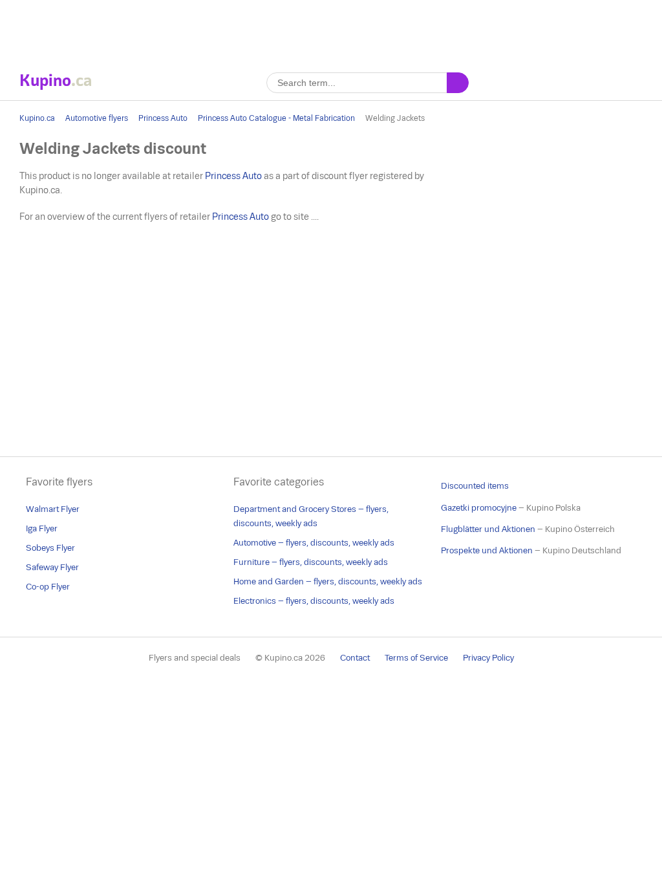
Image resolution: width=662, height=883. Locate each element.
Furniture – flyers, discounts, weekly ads (310, 562)
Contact (355, 658)
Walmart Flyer (53, 509)
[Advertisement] (331, 29)
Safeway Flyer (52, 567)
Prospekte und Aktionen (487, 550)
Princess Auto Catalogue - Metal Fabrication (276, 118)
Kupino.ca (37, 118)
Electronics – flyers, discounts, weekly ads (313, 601)
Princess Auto (162, 118)
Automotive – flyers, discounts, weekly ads (313, 543)
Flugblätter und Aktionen (488, 529)
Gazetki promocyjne (479, 508)
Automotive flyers (96, 118)
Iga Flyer (42, 528)
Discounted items (475, 486)
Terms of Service (416, 658)
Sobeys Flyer (50, 548)
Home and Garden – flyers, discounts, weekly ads (327, 581)
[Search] (458, 82)
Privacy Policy (488, 658)
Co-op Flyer (48, 586)
